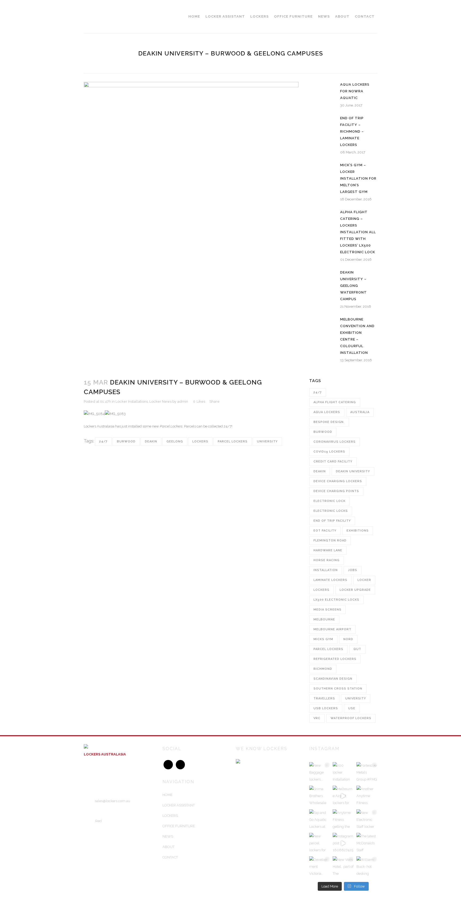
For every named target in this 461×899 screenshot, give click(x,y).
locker (364, 580)
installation (325, 570)
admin (182, 401)
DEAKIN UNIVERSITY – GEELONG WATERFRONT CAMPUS (353, 285)
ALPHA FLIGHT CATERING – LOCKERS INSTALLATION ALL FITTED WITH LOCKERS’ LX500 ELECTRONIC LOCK (358, 232)
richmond (322, 669)
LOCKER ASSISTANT (178, 805)
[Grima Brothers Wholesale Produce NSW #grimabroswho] (319, 796)
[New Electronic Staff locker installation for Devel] (366, 819)
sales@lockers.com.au (112, 801)
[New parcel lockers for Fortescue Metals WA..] (319, 843)
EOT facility (324, 530)
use (351, 708)
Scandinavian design (332, 678)
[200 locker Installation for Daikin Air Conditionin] (343, 772)
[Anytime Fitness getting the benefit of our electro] (343, 819)
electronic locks (330, 511)
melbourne (324, 619)
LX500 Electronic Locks (336, 599)
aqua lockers (326, 412)
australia (359, 412)
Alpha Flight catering (334, 402)
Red (98, 821)
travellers (324, 698)
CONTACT (170, 857)
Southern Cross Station (337, 688)
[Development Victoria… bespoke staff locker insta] (319, 866)
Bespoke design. (329, 422)
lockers (200, 441)
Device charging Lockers (337, 481)
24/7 (103, 441)
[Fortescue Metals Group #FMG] (366, 772)
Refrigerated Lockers (334, 659)
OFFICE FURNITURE (178, 826)
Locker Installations (132, 401)
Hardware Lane (327, 550)
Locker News (160, 401)
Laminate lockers (330, 580)
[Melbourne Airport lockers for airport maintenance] (343, 796)
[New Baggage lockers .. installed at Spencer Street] (319, 772)
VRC (316, 718)
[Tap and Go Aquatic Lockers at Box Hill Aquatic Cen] (319, 819)
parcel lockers (233, 441)
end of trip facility (332, 520)
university (267, 441)
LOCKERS (170, 816)
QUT (357, 649)
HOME (167, 795)
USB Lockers (325, 708)
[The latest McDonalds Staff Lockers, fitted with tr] (366, 843)
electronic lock (329, 501)
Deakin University (353, 471)
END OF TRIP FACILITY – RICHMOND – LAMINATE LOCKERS (352, 131)
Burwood (126, 441)
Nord (348, 639)
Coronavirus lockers (334, 441)
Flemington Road (330, 540)
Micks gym (323, 639)
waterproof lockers (351, 718)
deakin (151, 441)
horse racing (326, 560)
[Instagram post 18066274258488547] (343, 843)
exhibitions (358, 530)
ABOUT (168, 847)
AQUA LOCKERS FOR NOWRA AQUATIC (354, 91)
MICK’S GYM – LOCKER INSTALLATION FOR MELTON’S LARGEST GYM (358, 178)
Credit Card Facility (332, 461)
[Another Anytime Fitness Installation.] (366, 796)
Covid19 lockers (329, 451)
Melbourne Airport (332, 629)
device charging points (336, 491)
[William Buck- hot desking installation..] (366, 866)
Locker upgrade (355, 590)
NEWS (167, 836)
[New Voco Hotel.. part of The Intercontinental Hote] (343, 866)
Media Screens (327, 609)
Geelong (174, 441)
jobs (352, 570)
